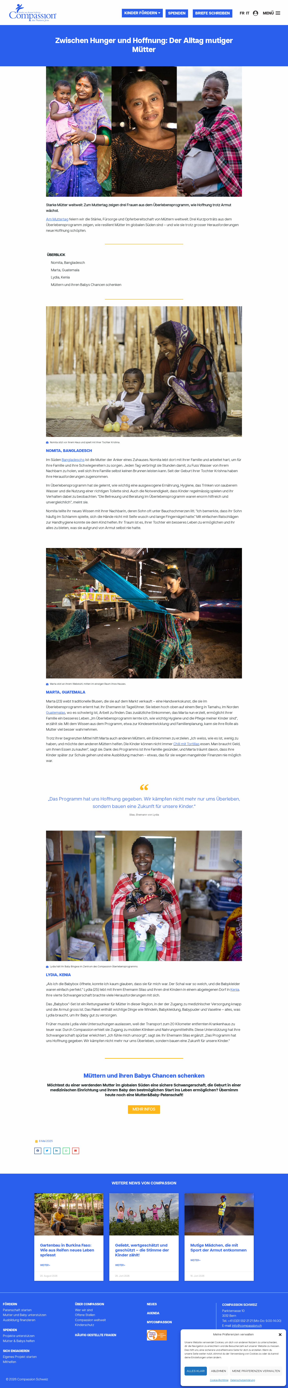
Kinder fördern (141, 13)
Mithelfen (9, 1362)
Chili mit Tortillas (186, 744)
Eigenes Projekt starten (20, 1357)
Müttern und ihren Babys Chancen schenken (86, 285)
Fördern (10, 1304)
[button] (280, 1335)
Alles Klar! (196, 1371)
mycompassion (159, 1322)
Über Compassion (89, 1304)
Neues (152, 1304)
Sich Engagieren (16, 1351)
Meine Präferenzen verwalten (256, 1371)
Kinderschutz (84, 1325)
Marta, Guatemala (65, 270)
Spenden (177, 13)
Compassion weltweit (90, 1320)
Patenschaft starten (17, 1310)
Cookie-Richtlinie (219, 1380)
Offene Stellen (85, 1315)
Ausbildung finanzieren (19, 1320)
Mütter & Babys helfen (19, 1341)
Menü (269, 13)
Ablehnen (218, 1371)
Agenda (153, 1313)
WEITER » (45, 1265)
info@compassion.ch (247, 1326)
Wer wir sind (84, 1310)
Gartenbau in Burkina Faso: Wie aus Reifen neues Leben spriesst (67, 1250)
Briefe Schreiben (212, 13)
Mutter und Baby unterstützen (24, 1315)
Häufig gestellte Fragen (95, 1335)
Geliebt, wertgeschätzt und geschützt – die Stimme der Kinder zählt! (142, 1250)
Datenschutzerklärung (242, 1380)
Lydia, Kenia (60, 277)
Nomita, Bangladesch (68, 263)
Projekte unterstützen (18, 1336)
